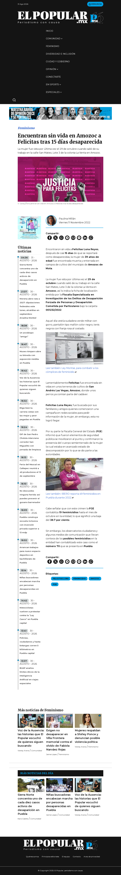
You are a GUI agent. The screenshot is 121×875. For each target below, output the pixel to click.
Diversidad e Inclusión (60, 54)
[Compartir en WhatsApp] (61, 237)
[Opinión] (60, 113)
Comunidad (53, 38)
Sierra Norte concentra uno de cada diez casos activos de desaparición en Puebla (29, 274)
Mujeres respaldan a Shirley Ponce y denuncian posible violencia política (87, 736)
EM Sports (52, 84)
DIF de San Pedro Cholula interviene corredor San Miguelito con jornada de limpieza (30, 442)
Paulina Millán (67, 218)
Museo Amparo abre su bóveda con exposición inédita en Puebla (30, 357)
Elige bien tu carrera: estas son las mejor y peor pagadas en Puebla (30, 414)
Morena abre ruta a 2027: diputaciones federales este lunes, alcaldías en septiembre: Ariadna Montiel (30, 308)
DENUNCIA (96, 4)
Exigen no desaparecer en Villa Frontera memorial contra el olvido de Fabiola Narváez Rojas (59, 740)
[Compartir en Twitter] (55, 237)
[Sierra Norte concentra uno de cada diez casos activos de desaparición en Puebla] (31, 785)
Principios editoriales (50, 856)
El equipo (66, 856)
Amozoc (94, 578)
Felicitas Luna (61, 578)
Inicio (49, 31)
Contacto (77, 856)
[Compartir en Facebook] (49, 237)
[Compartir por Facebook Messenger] (79, 237)
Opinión (51, 69)
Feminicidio (79, 578)
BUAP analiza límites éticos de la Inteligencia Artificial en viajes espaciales (30, 676)
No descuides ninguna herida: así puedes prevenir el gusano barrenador (30, 496)
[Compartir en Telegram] (67, 237)
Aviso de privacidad (92, 856)
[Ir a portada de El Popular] (60, 17)
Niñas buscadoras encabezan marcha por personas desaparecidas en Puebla (30, 585)
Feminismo (52, 46)
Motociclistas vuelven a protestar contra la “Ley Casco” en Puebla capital (30, 615)
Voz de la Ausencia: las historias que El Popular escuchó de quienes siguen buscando (30, 385)
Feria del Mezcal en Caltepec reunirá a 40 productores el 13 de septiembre (30, 470)
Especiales (53, 92)
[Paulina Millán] (51, 220)
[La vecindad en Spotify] (29, 227)
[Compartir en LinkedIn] (85, 237)
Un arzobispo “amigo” (26, 335)
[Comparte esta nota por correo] (73, 237)
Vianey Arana (23, 750)
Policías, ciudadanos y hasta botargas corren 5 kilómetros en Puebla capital (30, 645)
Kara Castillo (23, 819)
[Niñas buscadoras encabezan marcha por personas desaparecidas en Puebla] (59, 785)
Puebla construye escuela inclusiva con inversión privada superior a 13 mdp (29, 525)
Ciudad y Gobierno (58, 61)
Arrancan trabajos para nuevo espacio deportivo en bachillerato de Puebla (30, 555)
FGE (55, 584)
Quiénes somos (32, 856)
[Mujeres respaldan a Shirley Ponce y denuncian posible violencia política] (88, 721)
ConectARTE (53, 77)
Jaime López (51, 754)
